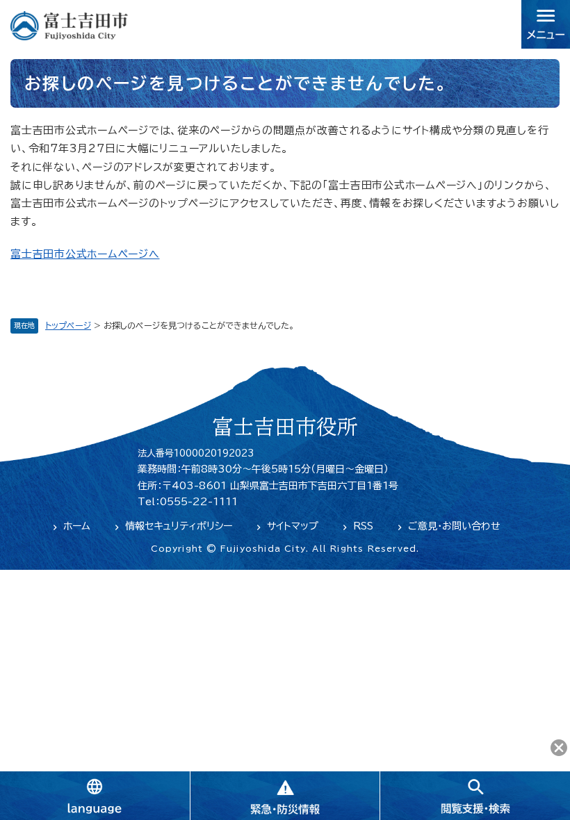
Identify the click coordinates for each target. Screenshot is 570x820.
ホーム (76, 526)
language (95, 795)
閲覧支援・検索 (475, 795)
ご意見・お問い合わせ (454, 526)
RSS (363, 526)
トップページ (68, 325)
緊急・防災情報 (285, 795)
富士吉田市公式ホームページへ (85, 254)
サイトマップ (292, 526)
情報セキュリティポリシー (178, 526)
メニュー (545, 24)
